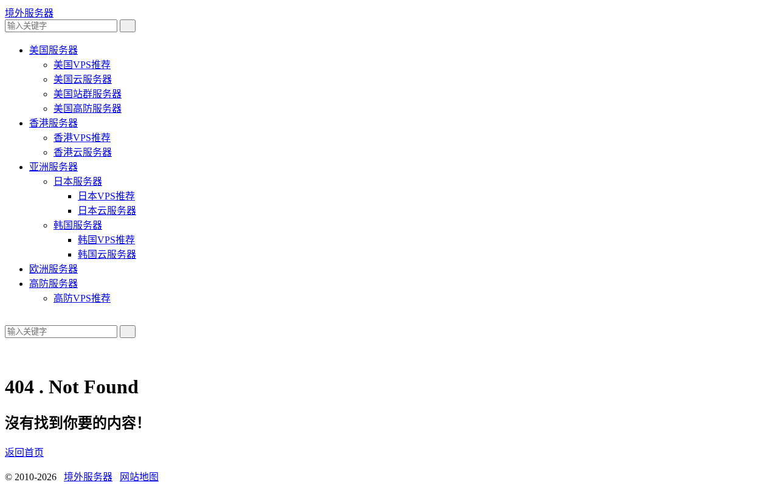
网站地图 (139, 477)
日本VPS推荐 (106, 196)
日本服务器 (77, 181)
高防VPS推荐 (82, 298)
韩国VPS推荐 (106, 240)
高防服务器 (53, 283)
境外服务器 (29, 13)
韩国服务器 (77, 225)
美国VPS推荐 (82, 65)
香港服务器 (53, 123)
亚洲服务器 (53, 167)
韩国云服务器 (107, 254)
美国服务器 (53, 50)
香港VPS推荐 (82, 138)
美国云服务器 (82, 79)
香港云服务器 (82, 152)
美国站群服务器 (87, 94)
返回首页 (24, 452)
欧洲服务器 (53, 269)
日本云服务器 (107, 210)
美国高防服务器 (87, 108)
